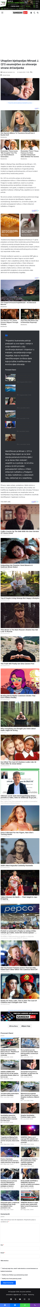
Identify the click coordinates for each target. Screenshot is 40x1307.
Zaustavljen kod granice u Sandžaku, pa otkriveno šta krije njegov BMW (29, 1073)
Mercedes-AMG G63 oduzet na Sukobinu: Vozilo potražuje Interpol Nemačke (26, 377)
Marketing (31, 1294)
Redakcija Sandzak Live (8, 72)
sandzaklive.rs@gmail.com (13, 1294)
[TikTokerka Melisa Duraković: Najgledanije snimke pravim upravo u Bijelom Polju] (10, 401)
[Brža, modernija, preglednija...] (20, 1016)
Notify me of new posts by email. (12, 1278)
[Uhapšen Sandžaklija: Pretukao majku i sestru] (30, 1108)
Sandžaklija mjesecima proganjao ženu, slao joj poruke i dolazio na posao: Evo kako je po (9, 1118)
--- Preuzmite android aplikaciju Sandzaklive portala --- (20, 103)
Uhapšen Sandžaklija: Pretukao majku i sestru (28, 1116)
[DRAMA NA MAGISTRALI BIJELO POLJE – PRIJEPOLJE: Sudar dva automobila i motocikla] (10, 1043)
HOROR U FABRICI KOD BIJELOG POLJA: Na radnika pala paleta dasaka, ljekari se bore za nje (10, 1074)
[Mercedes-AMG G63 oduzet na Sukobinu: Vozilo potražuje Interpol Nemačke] (10, 377)
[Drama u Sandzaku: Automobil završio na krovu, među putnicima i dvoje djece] (10, 1152)
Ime (2, 1245)
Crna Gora (14, 1026)
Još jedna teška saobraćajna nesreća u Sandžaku (10, 1094)
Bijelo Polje (26, 1026)
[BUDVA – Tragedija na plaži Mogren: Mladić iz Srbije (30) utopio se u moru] (10, 413)
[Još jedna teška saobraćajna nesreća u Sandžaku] (10, 1086)
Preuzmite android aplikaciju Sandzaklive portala (20, 1010)
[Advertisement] (20, 36)
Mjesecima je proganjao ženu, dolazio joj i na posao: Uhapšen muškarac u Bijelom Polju (30, 1096)
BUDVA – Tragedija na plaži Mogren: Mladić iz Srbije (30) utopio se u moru (25, 414)
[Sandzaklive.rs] (20, 12)
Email (3, 1252)
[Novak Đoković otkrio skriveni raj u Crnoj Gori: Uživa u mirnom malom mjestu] (10, 437)
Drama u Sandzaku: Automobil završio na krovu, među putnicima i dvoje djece (10, 1160)
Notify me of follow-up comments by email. (15, 1275)
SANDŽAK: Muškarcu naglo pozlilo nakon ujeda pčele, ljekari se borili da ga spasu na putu (29, 1205)
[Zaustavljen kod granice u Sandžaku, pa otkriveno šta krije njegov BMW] (30, 1065)
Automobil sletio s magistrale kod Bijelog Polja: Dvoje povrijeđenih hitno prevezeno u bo (10, 1205)
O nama (24, 1294)
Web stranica (4, 1260)
